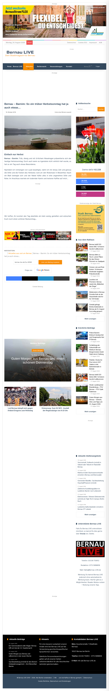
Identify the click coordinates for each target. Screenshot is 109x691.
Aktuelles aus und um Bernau (20, 253)
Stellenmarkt (41, 66)
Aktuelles (29, 66)
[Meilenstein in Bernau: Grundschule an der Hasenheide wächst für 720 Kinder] (82, 295)
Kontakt (69, 66)
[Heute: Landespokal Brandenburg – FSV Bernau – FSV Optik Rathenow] (82, 388)
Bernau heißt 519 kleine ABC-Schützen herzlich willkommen (96, 246)
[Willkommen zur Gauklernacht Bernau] (54, 86)
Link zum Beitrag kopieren (50, 262)
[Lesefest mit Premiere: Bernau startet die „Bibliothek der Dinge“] (82, 282)
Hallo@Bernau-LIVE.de (92, 570)
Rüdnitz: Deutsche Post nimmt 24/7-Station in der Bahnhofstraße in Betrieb (95, 364)
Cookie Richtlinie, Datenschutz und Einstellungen (54, 681)
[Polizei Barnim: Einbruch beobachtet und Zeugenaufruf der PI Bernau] (82, 336)
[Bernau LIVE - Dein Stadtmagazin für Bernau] (20, 53)
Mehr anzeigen (90, 319)
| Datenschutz (87, 678)
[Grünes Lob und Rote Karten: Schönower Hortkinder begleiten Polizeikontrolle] (82, 270)
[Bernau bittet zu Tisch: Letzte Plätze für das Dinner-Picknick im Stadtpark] (82, 258)
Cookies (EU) (82, 42)
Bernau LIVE (17, 66)
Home (9, 66)
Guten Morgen (38, 350)
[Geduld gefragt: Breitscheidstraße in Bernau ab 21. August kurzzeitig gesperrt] (82, 307)
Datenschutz (71, 42)
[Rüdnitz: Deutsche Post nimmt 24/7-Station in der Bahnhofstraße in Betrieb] (82, 363)
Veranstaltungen (56, 66)
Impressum (93, 42)
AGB (100, 42)
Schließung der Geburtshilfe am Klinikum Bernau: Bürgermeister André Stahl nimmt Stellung (96, 349)
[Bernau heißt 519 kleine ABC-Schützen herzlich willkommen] (82, 247)
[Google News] (43, 270)
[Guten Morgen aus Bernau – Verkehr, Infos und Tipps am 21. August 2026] (82, 400)
